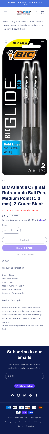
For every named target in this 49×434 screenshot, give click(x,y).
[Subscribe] (41, 376)
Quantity (6, 225)
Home (5, 22)
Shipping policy (40, 422)
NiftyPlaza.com (21, 417)
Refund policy (35, 417)
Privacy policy (10, 422)
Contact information (26, 426)
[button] (5, 13)
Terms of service (25, 422)
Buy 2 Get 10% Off (20, 22)
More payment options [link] (25, 254)
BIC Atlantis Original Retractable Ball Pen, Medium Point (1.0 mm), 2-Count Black (23, 25)
